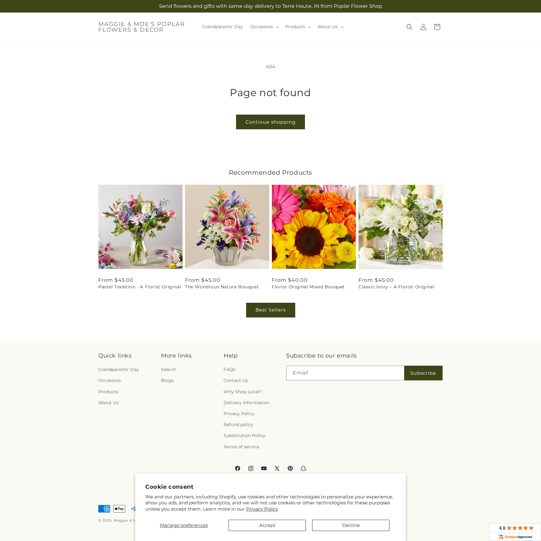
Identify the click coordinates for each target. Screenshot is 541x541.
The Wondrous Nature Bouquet (222, 287)
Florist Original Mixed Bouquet (308, 287)
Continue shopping (270, 122)
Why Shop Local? (243, 391)
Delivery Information (246, 402)
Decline (351, 525)
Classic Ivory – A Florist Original (396, 287)
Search (168, 369)
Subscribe (423, 373)
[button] (264, 26)
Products (108, 391)
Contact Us (236, 380)
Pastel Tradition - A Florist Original (139, 287)
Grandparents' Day (118, 369)
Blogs (167, 380)
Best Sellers (270, 310)
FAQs (229, 369)
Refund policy (239, 424)
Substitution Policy (244, 435)
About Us (108, 402)
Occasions (109, 380)
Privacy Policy (262, 509)
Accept (267, 525)
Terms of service (241, 447)
